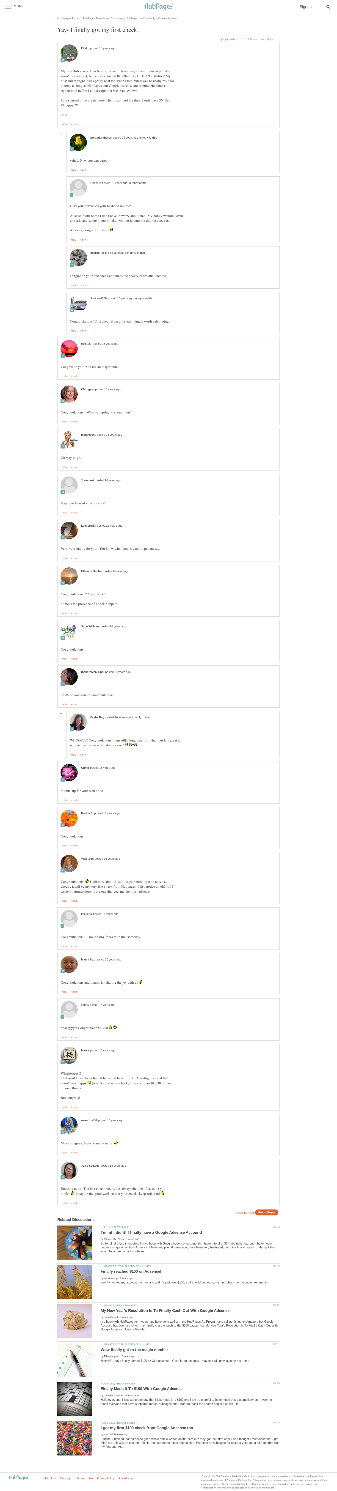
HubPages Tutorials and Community (126, 1266)
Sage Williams (90, 626)
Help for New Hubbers (116, 1227)
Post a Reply (266, 1212)
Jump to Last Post (230, 39)
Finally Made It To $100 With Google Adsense (141, 1389)
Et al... (85, 48)
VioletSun (87, 858)
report (74, 124)
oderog (94, 252)
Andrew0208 (98, 298)
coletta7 (86, 343)
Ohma (85, 767)
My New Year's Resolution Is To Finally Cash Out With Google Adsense (165, 1310)
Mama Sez (88, 959)
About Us (50, 1478)
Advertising (126, 1478)
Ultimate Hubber (91, 571)
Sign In (306, 7)
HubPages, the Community (119, 1305)
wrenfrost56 (89, 1120)
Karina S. (87, 813)
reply (64, 124)
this (154, 137)
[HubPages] (159, 7)
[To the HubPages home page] (19, 1478)
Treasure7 (87, 480)
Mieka (85, 1050)
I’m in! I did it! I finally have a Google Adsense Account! (151, 1232)
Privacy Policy (105, 1478)
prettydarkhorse (101, 137)
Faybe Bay (97, 717)
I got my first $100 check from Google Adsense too (147, 1428)
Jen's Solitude (90, 1165)
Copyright (66, 1478)
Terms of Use (85, 1478)
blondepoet (88, 434)
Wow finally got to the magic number (134, 1350)
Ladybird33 (88, 525)
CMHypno (87, 389)
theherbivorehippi (92, 672)
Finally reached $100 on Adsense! (131, 1271)
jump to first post (244, 1213)
